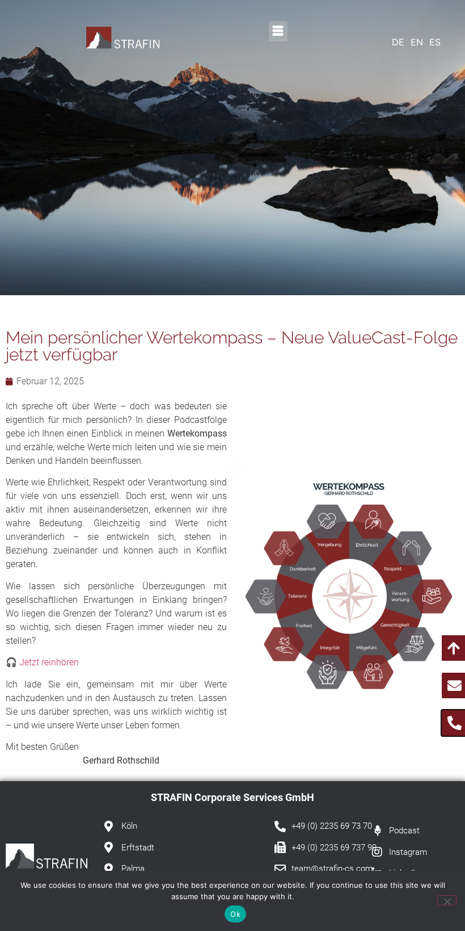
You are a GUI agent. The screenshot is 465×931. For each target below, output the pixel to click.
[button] (278, 31)
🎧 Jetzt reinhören (42, 662)
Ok (235, 914)
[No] (446, 900)
